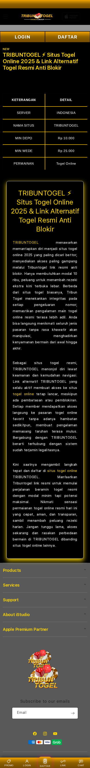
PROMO (9, 765)
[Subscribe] (73, 713)
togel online (23, 394)
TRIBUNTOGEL (26, 242)
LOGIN (22, 37)
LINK (63, 765)
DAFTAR (67, 37)
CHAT (81, 765)
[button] (5, 16)
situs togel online (62, 471)
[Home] (37, 17)
